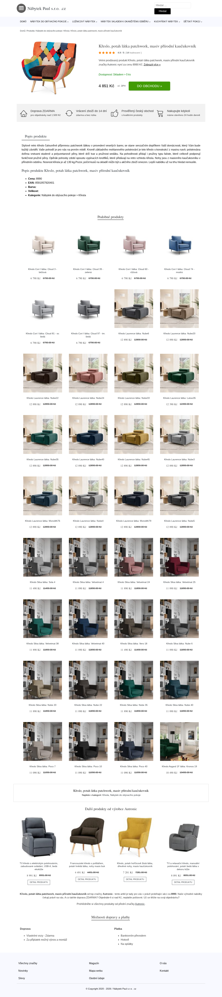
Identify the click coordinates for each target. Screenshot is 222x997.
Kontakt (164, 970)
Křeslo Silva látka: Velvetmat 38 (42, 643)
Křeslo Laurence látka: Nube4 (88, 521)
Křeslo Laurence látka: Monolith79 (133, 521)
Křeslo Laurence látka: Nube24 (88, 398)
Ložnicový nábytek (83, 21)
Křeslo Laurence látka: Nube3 (179, 459)
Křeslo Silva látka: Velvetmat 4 (88, 582)
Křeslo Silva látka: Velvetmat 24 (134, 582)
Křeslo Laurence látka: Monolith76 (42, 521)
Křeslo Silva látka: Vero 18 (133, 643)
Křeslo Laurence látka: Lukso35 (179, 398)
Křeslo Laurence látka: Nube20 (179, 333)
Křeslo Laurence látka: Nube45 (134, 459)
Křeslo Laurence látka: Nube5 (179, 521)
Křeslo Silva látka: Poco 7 (43, 766)
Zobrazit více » (152, 64)
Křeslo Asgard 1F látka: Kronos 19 (179, 766)
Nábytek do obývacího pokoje (48, 21)
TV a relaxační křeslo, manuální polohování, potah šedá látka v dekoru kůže (183, 866)
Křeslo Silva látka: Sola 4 (42, 582)
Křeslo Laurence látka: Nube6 (133, 333)
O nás (163, 963)
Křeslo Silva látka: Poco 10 (88, 766)
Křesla (66, 31)
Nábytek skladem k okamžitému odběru (124, 21)
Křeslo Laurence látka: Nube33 (134, 398)
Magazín (94, 963)
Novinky (23, 970)
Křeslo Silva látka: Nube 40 (179, 705)
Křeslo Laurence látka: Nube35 (43, 459)
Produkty (31, 31)
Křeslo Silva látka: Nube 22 (88, 705)
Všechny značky (27, 963)
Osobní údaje (96, 978)
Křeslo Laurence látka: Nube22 (43, 398)
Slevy (21, 978)
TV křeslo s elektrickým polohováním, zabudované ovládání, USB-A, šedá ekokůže (39, 866)
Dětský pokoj (192, 21)
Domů (23, 21)
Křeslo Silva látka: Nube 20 (42, 705)
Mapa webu (96, 970)
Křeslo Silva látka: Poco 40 (133, 766)
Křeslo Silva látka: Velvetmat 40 (88, 643)
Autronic (112, 64)
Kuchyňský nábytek (166, 21)
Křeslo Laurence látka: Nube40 (88, 459)
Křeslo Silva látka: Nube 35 (134, 705)
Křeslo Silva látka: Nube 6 (179, 643)
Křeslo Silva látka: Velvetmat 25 (179, 582)
